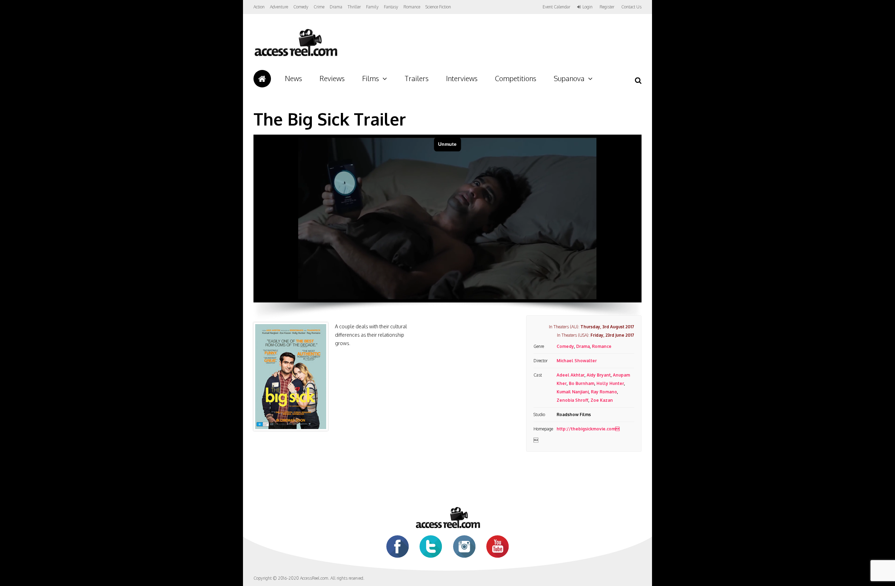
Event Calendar (556, 6)
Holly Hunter (610, 383)
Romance (411, 6)
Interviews (462, 78)
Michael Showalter (577, 360)
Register (607, 7)
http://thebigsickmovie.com (588, 428)
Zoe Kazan (601, 400)
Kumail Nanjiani (573, 391)
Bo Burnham (581, 383)
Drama (336, 6)
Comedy (300, 6)
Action (259, 6)
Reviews (332, 78)
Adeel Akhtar (571, 375)
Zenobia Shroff (572, 400)
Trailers (416, 78)
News (293, 78)
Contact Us (631, 6)
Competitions (515, 78)
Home (262, 78)
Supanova (569, 78)
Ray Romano (604, 391)
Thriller (354, 6)
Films (370, 78)
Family (372, 6)
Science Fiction (438, 6)
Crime (319, 6)
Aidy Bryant (599, 375)
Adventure (279, 6)
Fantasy (391, 6)
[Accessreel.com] (295, 56)
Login (587, 7)
